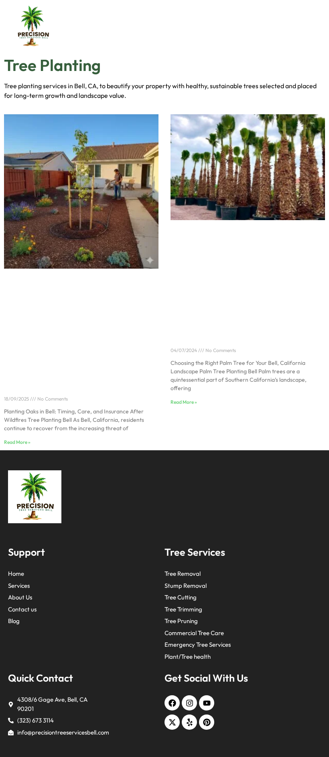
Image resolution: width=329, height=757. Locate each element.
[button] (312, 26)
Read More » (17, 442)
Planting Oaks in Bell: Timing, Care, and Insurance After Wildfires (68, 387)
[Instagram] (189, 702)
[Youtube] (206, 702)
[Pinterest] (206, 722)
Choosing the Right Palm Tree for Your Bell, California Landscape (240, 339)
